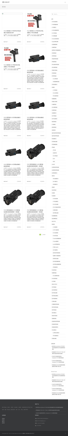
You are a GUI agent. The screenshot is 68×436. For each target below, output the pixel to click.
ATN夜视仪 (55, 90)
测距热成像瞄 (31, 78)
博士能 (54, 150)
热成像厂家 (40, 80)
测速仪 (53, 187)
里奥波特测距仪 (55, 327)
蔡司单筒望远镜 (55, 307)
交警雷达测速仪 (56, 332)
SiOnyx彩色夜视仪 (55, 38)
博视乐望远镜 (54, 70)
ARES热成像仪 (55, 21)
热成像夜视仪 (37, 127)
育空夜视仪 (54, 287)
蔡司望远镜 (54, 309)
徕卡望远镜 (54, 115)
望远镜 (53, 147)
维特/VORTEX (54, 284)
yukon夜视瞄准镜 (56, 244)
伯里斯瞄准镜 (54, 44)
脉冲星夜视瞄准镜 (56, 261)
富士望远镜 (55, 155)
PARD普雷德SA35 (38, 75)
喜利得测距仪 (54, 84)
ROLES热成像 (55, 204)
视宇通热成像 (55, 212)
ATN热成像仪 (55, 201)
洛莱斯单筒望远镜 (55, 167)
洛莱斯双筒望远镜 (55, 170)
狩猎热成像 (31, 82)
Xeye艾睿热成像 (55, 41)
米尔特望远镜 (54, 278)
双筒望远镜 (54, 76)
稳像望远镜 (54, 272)
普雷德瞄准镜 (54, 144)
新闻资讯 (54, 130)
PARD (9, 35)
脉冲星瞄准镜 (54, 298)
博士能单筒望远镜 (55, 64)
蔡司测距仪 (54, 312)
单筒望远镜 (54, 55)
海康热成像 (55, 210)
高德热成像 (54, 338)
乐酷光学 (24, 433)
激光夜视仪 (54, 190)
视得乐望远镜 (54, 315)
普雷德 (11, 35)
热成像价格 (35, 80)
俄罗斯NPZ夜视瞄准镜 (56, 50)
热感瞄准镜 (41, 78)
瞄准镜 (53, 224)
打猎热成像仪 (36, 76)
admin (6, 34)
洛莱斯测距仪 (54, 173)
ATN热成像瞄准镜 (55, 30)
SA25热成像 (32, 76)
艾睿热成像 (54, 301)
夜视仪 (53, 87)
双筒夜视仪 (54, 73)
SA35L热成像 (38, 169)
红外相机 (54, 281)
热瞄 (28, 82)
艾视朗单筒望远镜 (55, 304)
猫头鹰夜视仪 (54, 218)
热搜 (17, 35)
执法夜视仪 (31, 77)
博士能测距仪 (55, 178)
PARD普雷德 (33, 75)
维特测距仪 (55, 184)
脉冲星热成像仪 (55, 295)
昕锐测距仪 (54, 138)
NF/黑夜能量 (54, 35)
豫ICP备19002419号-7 (30, 433)
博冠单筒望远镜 (55, 58)
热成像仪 (14, 35)
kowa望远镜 (55, 78)
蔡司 (54, 161)
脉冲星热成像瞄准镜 (57, 264)
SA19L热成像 (37, 122)
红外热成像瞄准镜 (41, 82)
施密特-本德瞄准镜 (56, 255)
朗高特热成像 (55, 258)
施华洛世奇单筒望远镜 (56, 133)
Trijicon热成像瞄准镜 (57, 238)
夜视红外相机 (54, 101)
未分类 (53, 164)
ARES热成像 (55, 198)
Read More (5, 41)
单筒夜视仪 (54, 53)
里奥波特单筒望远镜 (56, 321)
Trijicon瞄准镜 (55, 241)
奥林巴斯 (55, 153)
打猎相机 (54, 124)
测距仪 (53, 175)
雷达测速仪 (54, 330)
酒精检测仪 (54, 318)
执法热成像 (35, 77)
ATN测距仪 (54, 27)
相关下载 (54, 221)
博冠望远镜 (54, 61)
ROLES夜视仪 (55, 93)
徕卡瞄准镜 (55, 250)
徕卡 (54, 158)
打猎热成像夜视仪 (36, 123)
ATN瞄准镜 (55, 227)
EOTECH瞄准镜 (56, 230)
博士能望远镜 (54, 67)
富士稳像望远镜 (56, 275)
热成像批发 (33, 81)
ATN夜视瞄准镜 (55, 24)
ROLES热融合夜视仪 (57, 207)
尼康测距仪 (54, 113)
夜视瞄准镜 (54, 98)
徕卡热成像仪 (54, 118)
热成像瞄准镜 (40, 81)
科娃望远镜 (54, 270)
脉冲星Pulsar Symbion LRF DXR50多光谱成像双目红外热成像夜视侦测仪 (58, 348)
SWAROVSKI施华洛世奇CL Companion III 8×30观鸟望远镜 (46, 413)
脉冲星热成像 (54, 292)
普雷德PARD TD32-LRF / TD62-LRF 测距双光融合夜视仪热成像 (48, 410)
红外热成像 (35, 82)
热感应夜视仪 (36, 78)
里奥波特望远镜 (55, 324)
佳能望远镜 (54, 47)
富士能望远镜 (54, 107)
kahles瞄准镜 (55, 232)
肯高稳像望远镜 (56, 81)
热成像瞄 (36, 81)
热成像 (28, 80)
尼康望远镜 (54, 110)
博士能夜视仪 (55, 95)
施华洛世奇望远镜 (55, 135)
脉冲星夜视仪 (54, 290)
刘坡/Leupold (55, 247)
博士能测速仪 (55, 335)
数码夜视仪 (54, 127)
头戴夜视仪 (54, 104)
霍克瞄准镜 (55, 267)
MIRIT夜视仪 (54, 33)
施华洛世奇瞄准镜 (56, 252)
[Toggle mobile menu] (65, 2)
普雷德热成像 (36, 124)
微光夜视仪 (54, 121)
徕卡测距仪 (55, 181)
